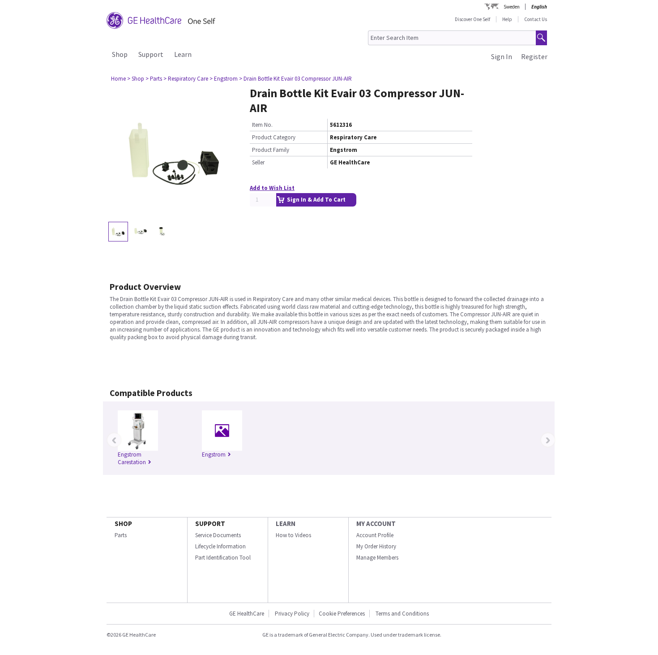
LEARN (285, 523)
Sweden (512, 7)
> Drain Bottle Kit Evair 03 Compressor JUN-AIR (295, 78)
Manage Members (377, 557)
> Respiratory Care (185, 78)
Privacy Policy (291, 613)
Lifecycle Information (220, 546)
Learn (183, 54)
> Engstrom (223, 78)
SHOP (123, 523)
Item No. (262, 125)
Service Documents (218, 535)
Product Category (273, 137)
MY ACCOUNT (376, 523)
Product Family (270, 150)
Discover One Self (472, 19)
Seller (258, 162)
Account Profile (374, 535)
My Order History (376, 546)
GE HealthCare (246, 613)
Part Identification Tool (223, 557)
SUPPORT (210, 523)
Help (507, 19)
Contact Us (535, 19)
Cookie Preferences (342, 613)
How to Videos (293, 535)
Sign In (501, 56)
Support (150, 54)
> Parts (153, 78)
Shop (120, 54)
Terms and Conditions (402, 613)
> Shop (135, 78)
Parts (121, 535)
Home (118, 78)
